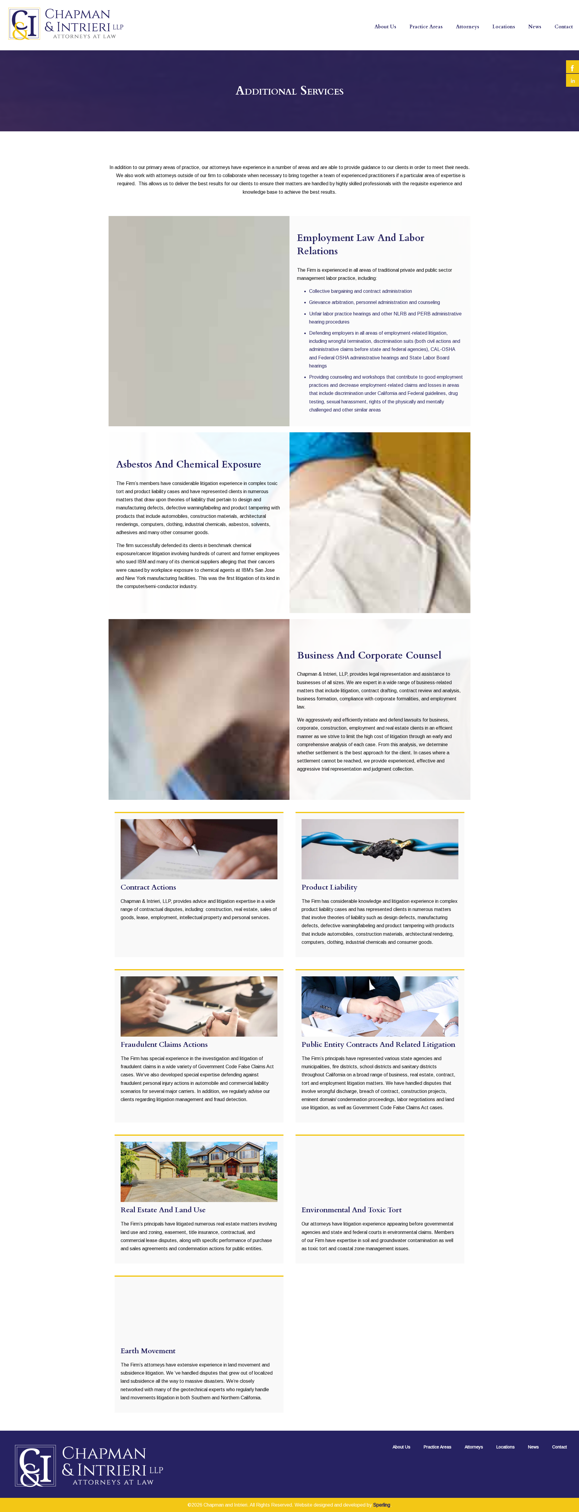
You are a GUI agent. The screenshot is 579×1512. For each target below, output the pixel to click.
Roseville (506, 49)
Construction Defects (437, 38)
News (534, 26)
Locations (503, 26)
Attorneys (467, 26)
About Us (385, 26)
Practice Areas (426, 26)
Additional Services (435, 49)
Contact (564, 26)
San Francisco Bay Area (522, 38)
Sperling (381, 1504)
